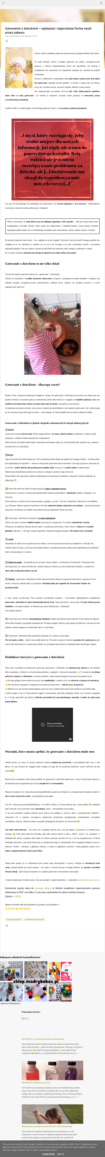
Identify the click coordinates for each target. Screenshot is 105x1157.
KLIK (18, 896)
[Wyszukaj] (101, 3)
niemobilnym (83, 880)
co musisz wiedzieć (14, 919)
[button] (6, 41)
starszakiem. (95, 880)
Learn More (48, 1154)
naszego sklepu (43, 888)
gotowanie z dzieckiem (34, 919)
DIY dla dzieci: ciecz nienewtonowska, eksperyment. (43, 1039)
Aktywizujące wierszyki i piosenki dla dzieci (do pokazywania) (47, 1126)
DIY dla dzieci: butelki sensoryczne (36, 1082)
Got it (60, 1154)
